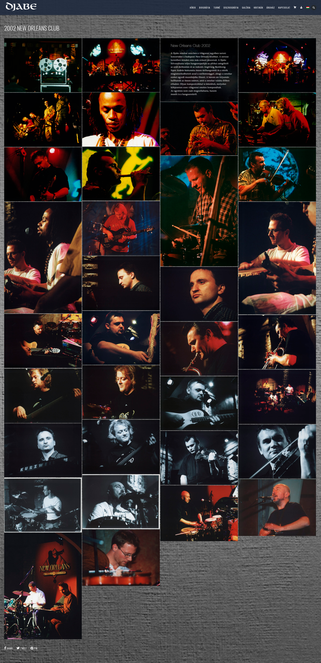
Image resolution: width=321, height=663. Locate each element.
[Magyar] (308, 7)
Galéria (246, 7)
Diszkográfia (231, 7)
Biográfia (204, 7)
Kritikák (258, 7)
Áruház (270, 7)
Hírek (193, 7)
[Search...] (314, 7)
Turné (216, 7)
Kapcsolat (284, 7)
